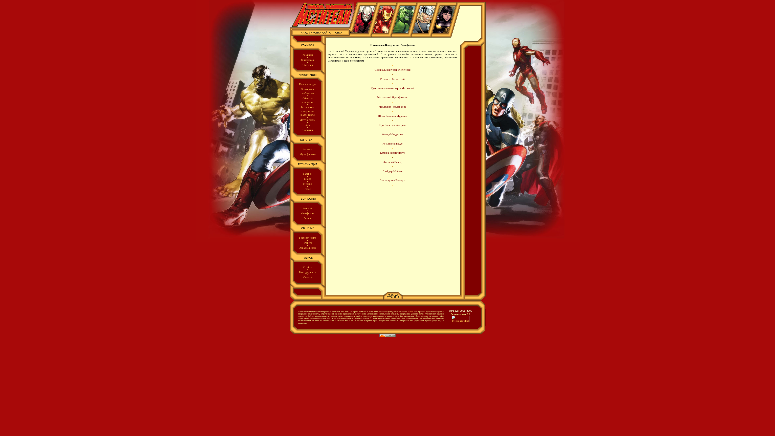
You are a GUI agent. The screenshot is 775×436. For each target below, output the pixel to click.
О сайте (307, 267)
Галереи (307, 173)
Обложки (308, 64)
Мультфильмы (308, 154)
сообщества (307, 93)
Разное (307, 218)
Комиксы (308, 54)
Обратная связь (307, 247)
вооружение (308, 110)
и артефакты (308, 114)
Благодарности (307, 272)
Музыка (307, 183)
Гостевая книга (307, 237)
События (308, 129)
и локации (307, 102)
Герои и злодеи (307, 84)
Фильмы (307, 149)
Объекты (308, 98)
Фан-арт (307, 208)
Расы (307, 124)
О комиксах (307, 59)
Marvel (410, 311)
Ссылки (307, 277)
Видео (307, 178)
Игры (308, 188)
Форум (308, 242)
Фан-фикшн (307, 213)
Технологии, (308, 107)
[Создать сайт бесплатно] (387, 336)
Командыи (307, 89)
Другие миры (307, 119)
